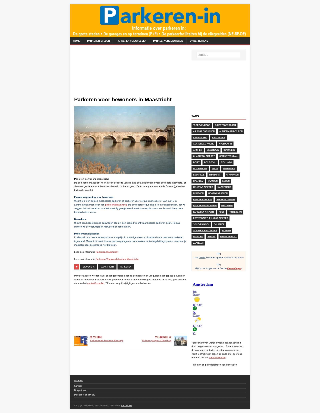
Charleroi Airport (204, 156)
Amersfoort (200, 137)
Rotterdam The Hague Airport (210, 218)
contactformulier (95, 283)
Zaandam (198, 243)
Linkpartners (80, 390)
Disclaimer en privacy (84, 395)
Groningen (232, 175)
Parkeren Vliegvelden (131, 41)
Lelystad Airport (203, 187)
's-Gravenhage (201, 125)
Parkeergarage (202, 199)
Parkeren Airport (203, 212)
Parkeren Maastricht (107, 251)
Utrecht (198, 237)
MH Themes (126, 405)
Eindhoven (229, 168)
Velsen (212, 237)
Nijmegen (198, 193)
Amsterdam (218, 137)
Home (76, 41)
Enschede (198, 175)
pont (221, 212)
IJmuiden (213, 181)
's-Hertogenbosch (225, 125)
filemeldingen (234, 268)
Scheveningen (201, 224)
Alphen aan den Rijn (231, 131)
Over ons (78, 380)
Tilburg (226, 230)
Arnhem (197, 150)
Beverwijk (213, 150)
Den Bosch (210, 162)
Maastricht (107, 267)
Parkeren (125, 267)
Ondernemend (199, 41)
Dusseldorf (200, 168)
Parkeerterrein (225, 199)
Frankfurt (215, 175)
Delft (196, 162)
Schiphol (219, 224)
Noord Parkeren (218, 193)
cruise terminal (228, 156)
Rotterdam (235, 212)
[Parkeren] (160, 35)
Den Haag (226, 162)
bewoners (89, 267)
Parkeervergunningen (168, 41)
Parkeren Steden (98, 41)
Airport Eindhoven (204, 131)
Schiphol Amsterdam (205, 230)
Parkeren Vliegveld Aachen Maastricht (117, 259)
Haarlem (198, 181)
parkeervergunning (116, 204)
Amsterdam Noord (203, 144)
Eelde (215, 168)
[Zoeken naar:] (218, 55)
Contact (78, 386)
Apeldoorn (225, 144)
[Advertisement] (130, 73)
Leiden (226, 181)
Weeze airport (228, 237)
